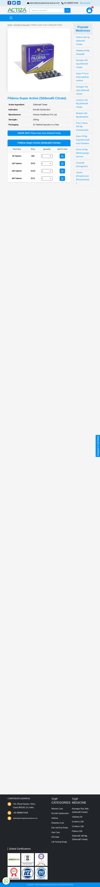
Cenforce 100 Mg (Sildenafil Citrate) (82, 103)
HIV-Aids (55, 837)
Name (14, 739)
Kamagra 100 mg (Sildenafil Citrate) (82, 63)
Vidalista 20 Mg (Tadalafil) (82, 52)
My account (85, 3)
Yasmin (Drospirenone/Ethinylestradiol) (82, 177)
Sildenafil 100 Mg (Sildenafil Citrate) (80, 837)
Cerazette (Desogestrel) (82, 164)
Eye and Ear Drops (59, 828)
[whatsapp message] (6, 881)
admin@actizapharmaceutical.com (45, 3)
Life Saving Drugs (59, 842)
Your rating (16, 720)
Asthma (54, 818)
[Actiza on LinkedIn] (18, 3)
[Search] (67, 10)
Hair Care (55, 832)
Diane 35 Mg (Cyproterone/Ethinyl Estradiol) (83, 139)
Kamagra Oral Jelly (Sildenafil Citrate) (82, 90)
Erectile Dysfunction (22, 25)
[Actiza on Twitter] (14, 3)
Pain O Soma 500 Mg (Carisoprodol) (82, 126)
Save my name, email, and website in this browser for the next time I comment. (37, 762)
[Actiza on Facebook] (9, 3)
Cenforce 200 (78, 822)
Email (14, 749)
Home (10, 25)
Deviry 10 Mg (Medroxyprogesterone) (82, 153)
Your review (17, 724)
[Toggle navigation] (11, 17)
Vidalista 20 (77, 817)
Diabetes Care (57, 823)
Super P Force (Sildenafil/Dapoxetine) (82, 77)
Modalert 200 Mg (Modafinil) (82, 115)
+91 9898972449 (70, 3)
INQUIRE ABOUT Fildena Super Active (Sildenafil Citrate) (39, 133)
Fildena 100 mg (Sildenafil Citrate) (83, 40)
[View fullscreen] (66, 87)
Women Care (57, 809)
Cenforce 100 (78, 826)
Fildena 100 (77, 831)
